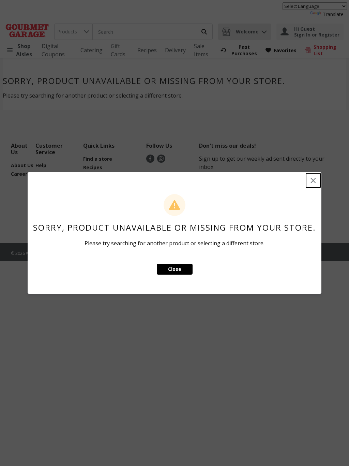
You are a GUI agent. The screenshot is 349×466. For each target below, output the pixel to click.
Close (174, 269)
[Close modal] (313, 180)
